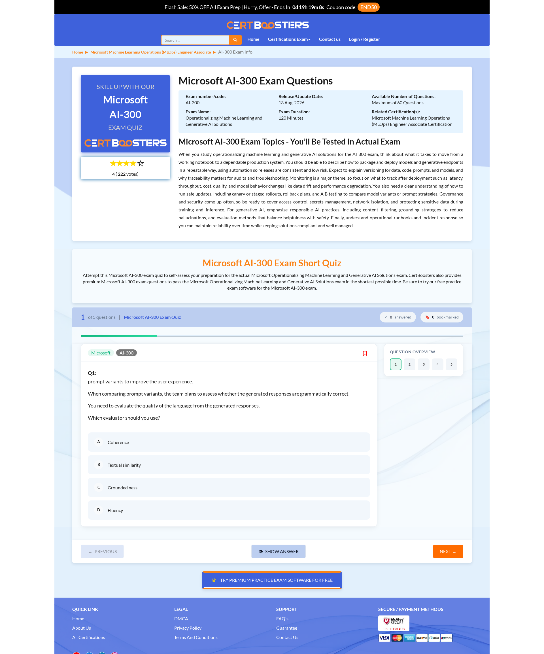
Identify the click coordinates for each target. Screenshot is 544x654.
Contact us (330, 39)
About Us (81, 627)
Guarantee (286, 627)
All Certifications (88, 637)
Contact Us (287, 637)
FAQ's (282, 618)
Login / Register (364, 39)
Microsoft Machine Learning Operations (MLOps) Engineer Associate (150, 52)
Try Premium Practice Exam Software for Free (272, 580)
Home (253, 39)
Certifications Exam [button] (288, 39)
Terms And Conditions (196, 637)
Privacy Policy (187, 627)
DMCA (181, 618)
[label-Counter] (121, 174)
